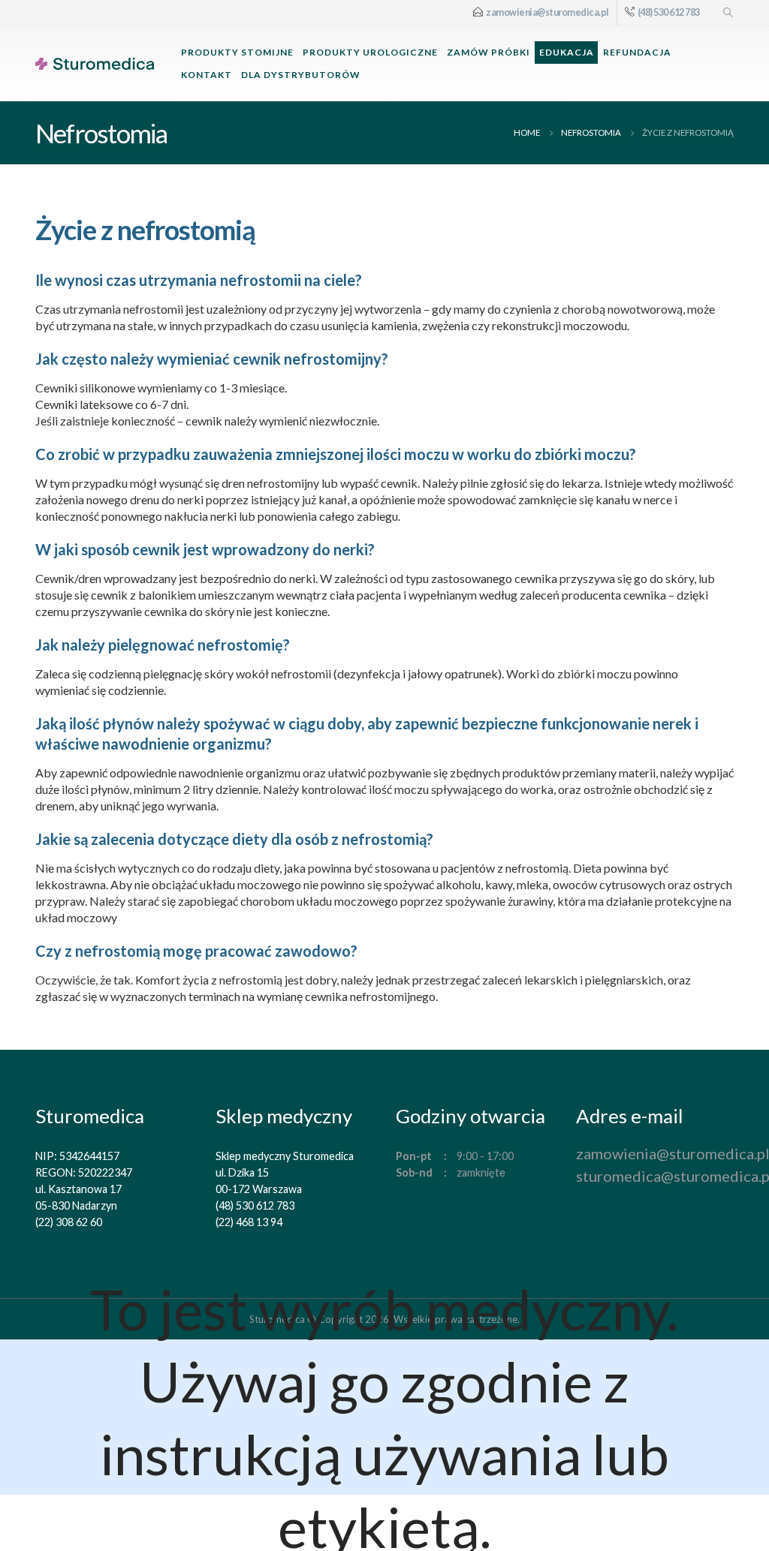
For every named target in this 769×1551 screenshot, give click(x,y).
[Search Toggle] (728, 13)
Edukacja (566, 52)
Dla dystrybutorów (300, 74)
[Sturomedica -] (94, 63)
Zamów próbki (488, 52)
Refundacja (637, 52)
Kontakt (206, 74)
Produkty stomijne (237, 52)
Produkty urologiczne (370, 52)
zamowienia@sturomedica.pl (547, 12)
